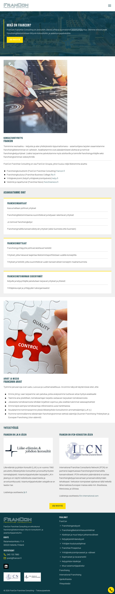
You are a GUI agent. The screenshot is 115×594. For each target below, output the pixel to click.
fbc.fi (53, 175)
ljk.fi (25, 492)
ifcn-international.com (88, 496)
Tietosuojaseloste (43, 590)
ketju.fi (55, 178)
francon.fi (60, 171)
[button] (111, 590)
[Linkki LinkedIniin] (6, 566)
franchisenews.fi (51, 182)
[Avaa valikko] (109, 5)
